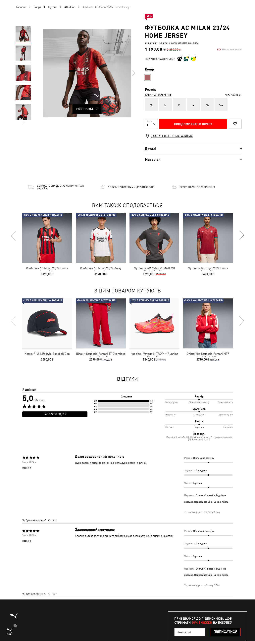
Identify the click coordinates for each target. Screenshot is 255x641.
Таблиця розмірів (158, 94)
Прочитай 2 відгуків (168, 43)
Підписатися (225, 631)
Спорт (37, 7)
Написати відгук (54, 414)
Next (133, 73)
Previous (13, 235)
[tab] (193, 148)
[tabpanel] (87, 73)
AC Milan (69, 7)
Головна (21, 7)
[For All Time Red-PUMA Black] (147, 77)
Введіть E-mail (184, 632)
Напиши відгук (191, 43)
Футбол (52, 7)
